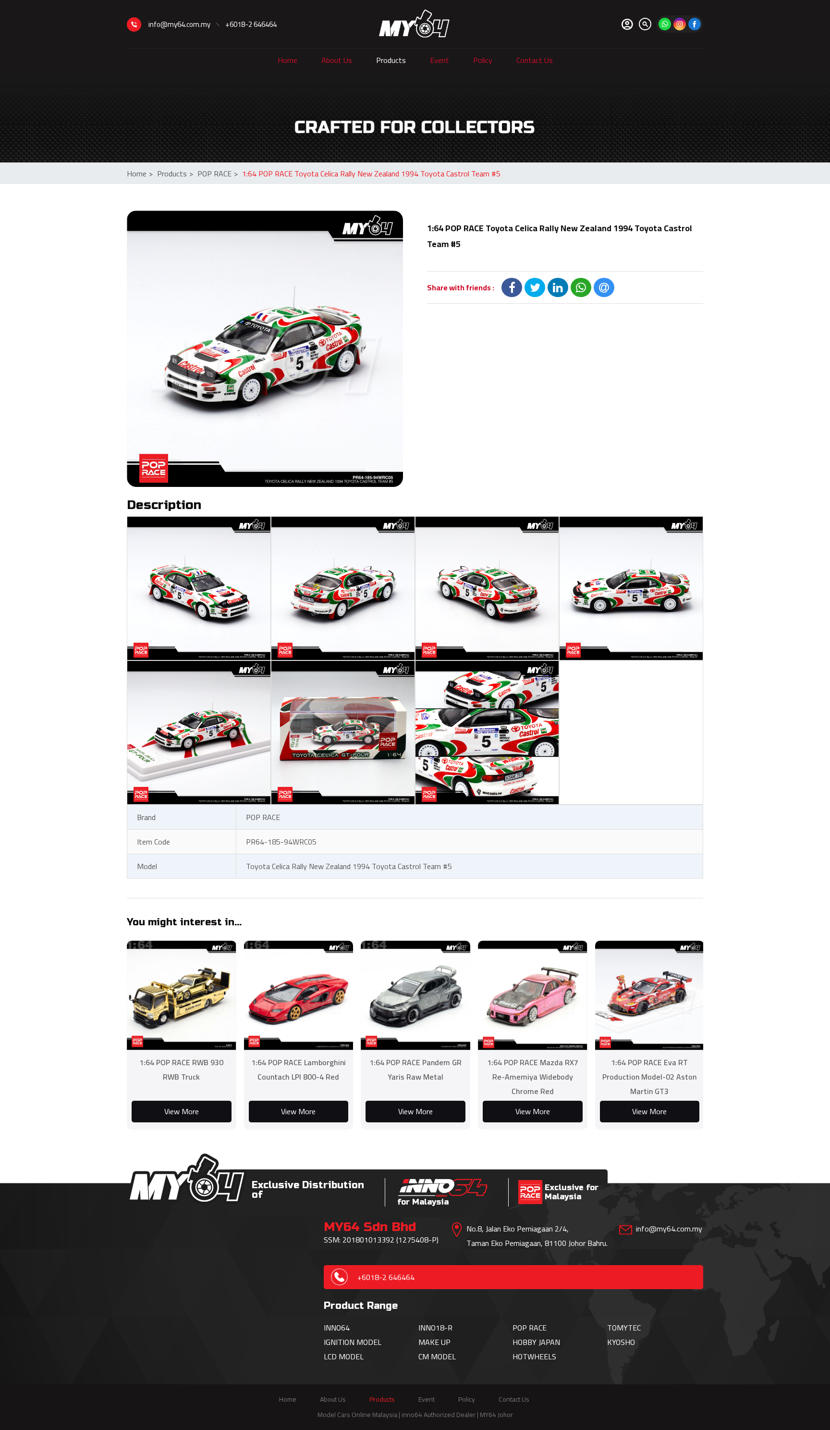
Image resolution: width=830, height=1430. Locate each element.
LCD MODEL (344, 1356)
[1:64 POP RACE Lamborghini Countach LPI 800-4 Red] (299, 995)
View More (181, 1111)
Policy (482, 60)
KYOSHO (621, 1342)
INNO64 (337, 1327)
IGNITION (340, 1342)
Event (439, 60)
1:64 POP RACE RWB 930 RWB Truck (181, 1069)
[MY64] (694, 24)
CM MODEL (437, 1356)
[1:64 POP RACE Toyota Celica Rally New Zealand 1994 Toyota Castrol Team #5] (265, 349)
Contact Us (534, 60)
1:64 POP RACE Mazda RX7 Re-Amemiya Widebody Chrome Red (532, 1076)
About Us (336, 60)
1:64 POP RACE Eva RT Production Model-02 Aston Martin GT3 (649, 1076)
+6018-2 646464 (251, 24)
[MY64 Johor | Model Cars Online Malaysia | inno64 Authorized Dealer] (414, 24)
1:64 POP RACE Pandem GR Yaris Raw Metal (415, 1069)
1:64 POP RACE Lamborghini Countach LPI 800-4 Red (298, 1069)
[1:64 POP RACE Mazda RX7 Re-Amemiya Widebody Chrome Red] (532, 995)
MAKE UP (434, 1342)
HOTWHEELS (534, 1356)
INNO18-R (435, 1327)
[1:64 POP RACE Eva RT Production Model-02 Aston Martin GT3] (650, 995)
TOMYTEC (624, 1327)
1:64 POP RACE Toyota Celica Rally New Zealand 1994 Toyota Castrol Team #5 (371, 173)
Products (391, 60)
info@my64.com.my (179, 24)
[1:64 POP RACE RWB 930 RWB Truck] (181, 995)
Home (287, 60)
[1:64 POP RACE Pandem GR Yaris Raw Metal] (415, 995)
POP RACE (217, 173)
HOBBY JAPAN (536, 1342)
